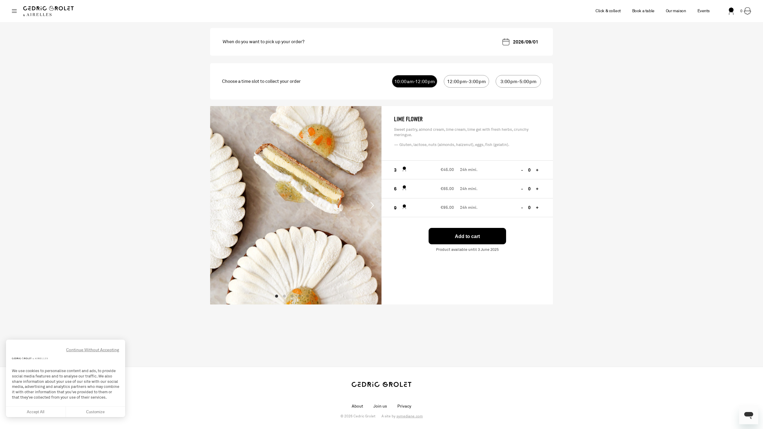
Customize (95, 412)
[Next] (372, 205)
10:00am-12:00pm (414, 82)
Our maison (676, 10)
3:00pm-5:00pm (518, 82)
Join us (380, 406)
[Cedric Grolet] (48, 11)
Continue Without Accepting (92, 349)
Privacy (404, 406)
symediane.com (409, 416)
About (357, 406)
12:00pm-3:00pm (466, 82)
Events (703, 10)
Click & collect (608, 10)
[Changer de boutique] (14, 11)
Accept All (35, 412)
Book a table (643, 10)
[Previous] (219, 205)
